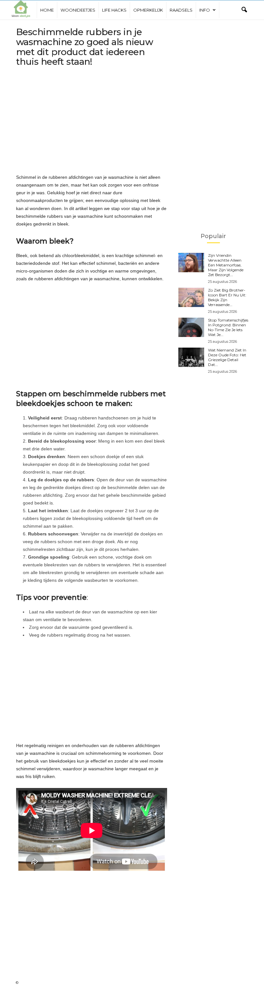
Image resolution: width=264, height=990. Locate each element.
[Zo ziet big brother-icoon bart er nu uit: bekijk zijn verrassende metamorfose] (191, 297)
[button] (244, 10)
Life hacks (114, 10)
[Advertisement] (91, 121)
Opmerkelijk (148, 10)
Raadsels (181, 10)
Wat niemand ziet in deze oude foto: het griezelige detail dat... (227, 357)
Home (47, 10)
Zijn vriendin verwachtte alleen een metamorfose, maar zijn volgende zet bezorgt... (225, 265)
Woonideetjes (78, 10)
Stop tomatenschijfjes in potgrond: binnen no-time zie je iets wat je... (228, 327)
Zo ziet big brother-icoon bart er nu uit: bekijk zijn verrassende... (227, 297)
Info (204, 10)
